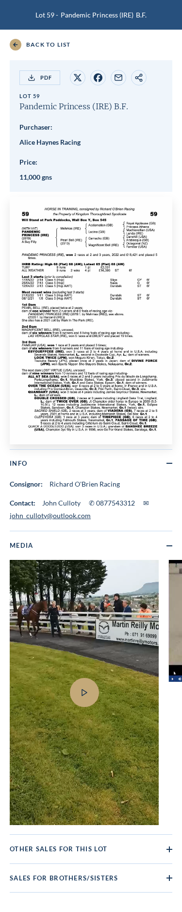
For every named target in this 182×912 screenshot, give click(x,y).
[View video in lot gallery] (84, 608)
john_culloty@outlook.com (50, 515)
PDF (46, 77)
